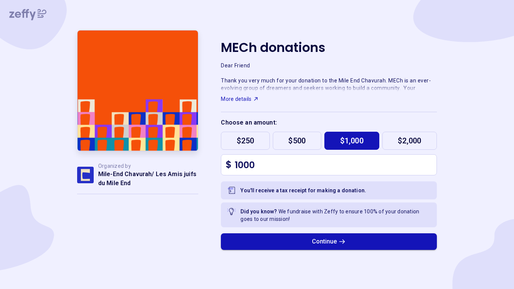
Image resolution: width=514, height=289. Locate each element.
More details (236, 99)
